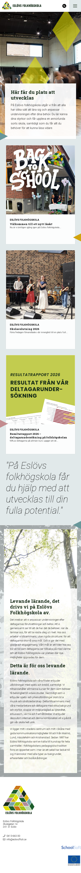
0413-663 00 (13, 836)
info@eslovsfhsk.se (16, 839)
